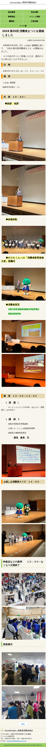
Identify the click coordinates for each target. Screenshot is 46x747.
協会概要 (11, 12)
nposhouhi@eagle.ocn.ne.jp (16, 741)
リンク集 (23, 26)
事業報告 (11, 16)
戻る (23, 724)
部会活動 (34, 12)
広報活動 (34, 21)
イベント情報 (34, 16)
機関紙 (11, 21)
